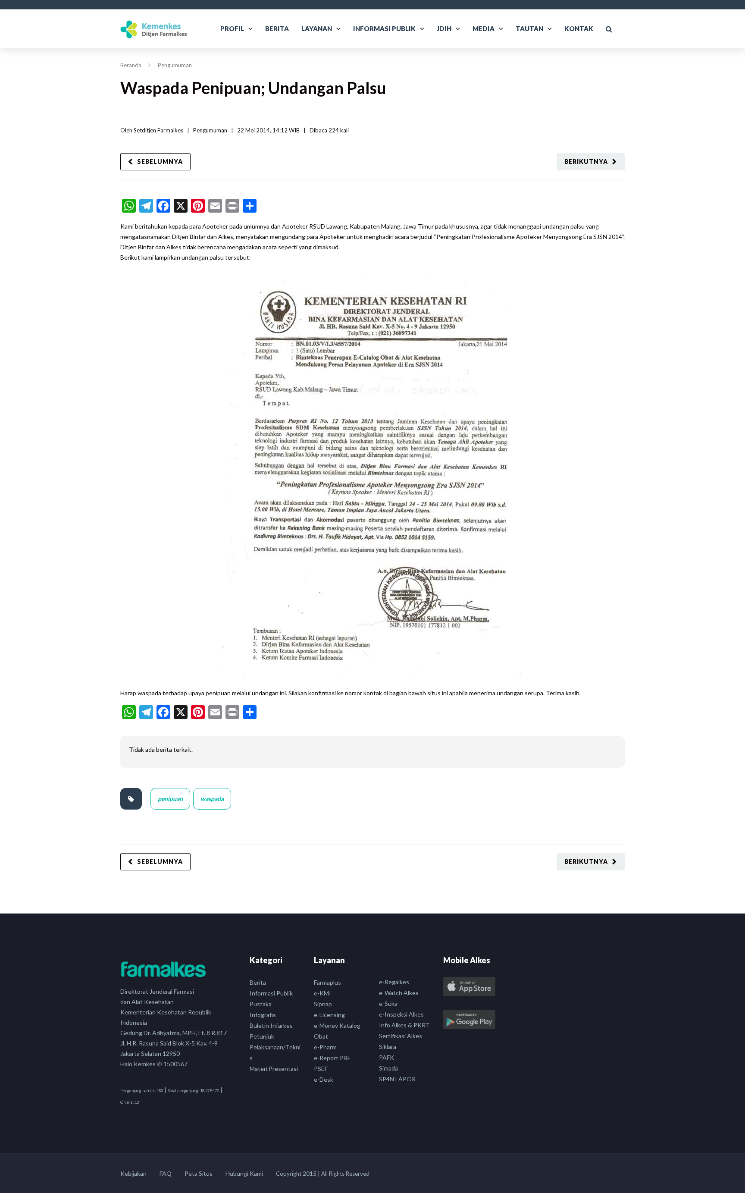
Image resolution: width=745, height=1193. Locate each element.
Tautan (529, 28)
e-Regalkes (394, 982)
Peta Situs (199, 1173)
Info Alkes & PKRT (404, 1025)
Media (484, 28)
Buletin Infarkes (271, 1025)
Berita (277, 28)
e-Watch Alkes (399, 992)
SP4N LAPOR (397, 1079)
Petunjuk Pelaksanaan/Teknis (275, 1047)
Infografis (263, 1014)
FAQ (166, 1173)
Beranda (130, 65)
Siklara (387, 1046)
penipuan (170, 798)
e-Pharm (325, 1047)
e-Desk (323, 1079)
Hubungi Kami (244, 1173)
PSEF (321, 1068)
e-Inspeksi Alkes (401, 1014)
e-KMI (322, 993)
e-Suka (388, 1003)
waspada (212, 798)
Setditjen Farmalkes (158, 130)
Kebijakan (133, 1173)
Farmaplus (327, 982)
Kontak (578, 28)
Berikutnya (586, 161)
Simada (388, 1068)
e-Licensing (329, 1014)
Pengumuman (175, 65)
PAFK (386, 1057)
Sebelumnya (160, 161)
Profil (232, 28)
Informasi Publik (384, 28)
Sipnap (323, 1004)
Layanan (316, 28)
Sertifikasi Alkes (400, 1035)
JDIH (444, 28)
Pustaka (261, 1004)
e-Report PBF (332, 1057)
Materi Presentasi (274, 1068)
